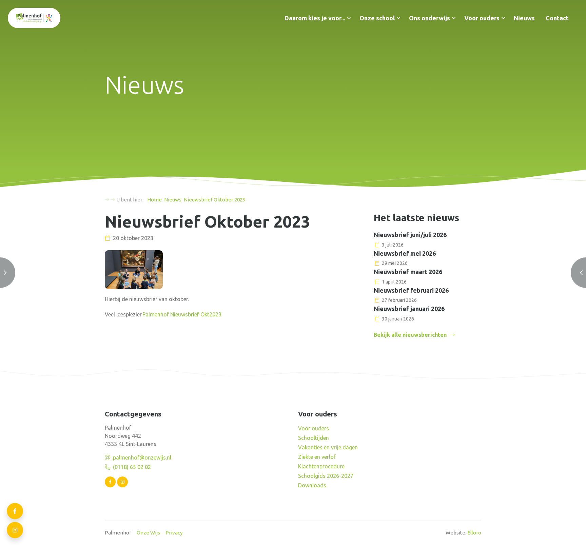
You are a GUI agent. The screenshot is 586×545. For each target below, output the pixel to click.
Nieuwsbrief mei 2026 (405, 253)
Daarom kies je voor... (315, 18)
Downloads (312, 485)
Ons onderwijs (429, 18)
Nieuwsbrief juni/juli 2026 (410, 234)
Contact (557, 18)
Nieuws (524, 18)
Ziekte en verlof (317, 457)
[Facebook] (110, 481)
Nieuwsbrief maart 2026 (408, 271)
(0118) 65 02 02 (132, 467)
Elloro (474, 533)
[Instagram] (122, 481)
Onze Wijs (148, 533)
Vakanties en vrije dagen (328, 447)
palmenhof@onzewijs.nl (142, 457)
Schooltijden (313, 438)
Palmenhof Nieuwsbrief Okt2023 (181, 314)
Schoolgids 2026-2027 (325, 476)
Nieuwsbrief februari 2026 (411, 290)
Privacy (173, 533)
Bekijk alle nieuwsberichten (410, 335)
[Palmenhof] (34, 18)
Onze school (377, 18)
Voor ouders (482, 18)
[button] (349, 18)
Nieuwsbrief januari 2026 (409, 308)
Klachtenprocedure (321, 466)
